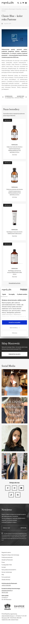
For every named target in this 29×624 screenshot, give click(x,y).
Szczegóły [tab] (12, 294)
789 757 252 (5, 592)
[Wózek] (23, 3)
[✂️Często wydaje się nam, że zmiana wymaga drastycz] (14, 438)
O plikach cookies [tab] (22, 294)
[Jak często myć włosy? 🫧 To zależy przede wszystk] (14, 410)
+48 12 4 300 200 (6, 585)
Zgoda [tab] (4, 294)
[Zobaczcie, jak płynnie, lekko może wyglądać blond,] (14, 382)
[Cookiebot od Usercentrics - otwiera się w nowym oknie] (20, 290)
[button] (18, 3)
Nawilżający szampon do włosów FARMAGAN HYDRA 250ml (14, 272)
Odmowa (14, 333)
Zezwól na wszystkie (14, 322)
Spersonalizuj (13, 327)
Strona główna (5, 9)
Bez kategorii (12, 9)
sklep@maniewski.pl (7, 590)
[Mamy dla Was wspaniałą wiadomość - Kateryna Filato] (14, 466)
